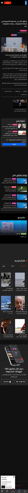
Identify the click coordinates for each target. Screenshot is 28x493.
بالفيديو (21, 217)
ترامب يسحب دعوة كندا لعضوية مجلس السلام (10, 190)
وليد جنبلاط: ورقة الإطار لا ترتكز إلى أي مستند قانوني (21, 312)
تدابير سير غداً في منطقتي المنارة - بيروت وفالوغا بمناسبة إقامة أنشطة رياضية (10, 134)
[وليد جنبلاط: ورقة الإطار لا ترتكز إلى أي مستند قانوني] (21, 305)
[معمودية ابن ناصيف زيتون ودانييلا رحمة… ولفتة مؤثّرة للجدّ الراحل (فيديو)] (7, 328)
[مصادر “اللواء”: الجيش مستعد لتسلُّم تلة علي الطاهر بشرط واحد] (21, 282)
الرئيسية (25, 491)
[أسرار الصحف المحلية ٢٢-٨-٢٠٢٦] (7, 305)
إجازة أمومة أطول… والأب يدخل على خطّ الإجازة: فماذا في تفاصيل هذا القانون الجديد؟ (10, 127)
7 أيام (12, 266)
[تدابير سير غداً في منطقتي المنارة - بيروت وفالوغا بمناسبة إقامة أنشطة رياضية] (21, 328)
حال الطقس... (23, 237)
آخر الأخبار (14, 179)
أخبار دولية (14, 187)
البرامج (7, 491)
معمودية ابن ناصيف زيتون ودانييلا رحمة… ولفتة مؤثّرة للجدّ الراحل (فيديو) (7, 336)
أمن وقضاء (15, 124)
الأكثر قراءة (20, 260)
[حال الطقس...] (13, 229)
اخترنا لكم (20, 121)
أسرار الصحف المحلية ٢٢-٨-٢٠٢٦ (8, 312)
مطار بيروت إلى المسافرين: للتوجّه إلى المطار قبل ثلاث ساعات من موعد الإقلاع (7, 289)
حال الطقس (23, 233)
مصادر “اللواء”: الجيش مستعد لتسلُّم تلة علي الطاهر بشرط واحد (21, 289)
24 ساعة (23, 266)
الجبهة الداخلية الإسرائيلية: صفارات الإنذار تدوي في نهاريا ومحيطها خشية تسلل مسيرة (9, 182)
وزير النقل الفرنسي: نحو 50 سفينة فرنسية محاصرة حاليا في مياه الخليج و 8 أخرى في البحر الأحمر (8, 198)
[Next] (2, 229)
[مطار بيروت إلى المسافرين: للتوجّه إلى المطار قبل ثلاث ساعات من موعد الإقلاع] (7, 282)
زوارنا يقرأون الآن (19, 175)
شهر (4, 266)
